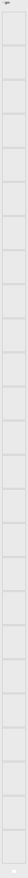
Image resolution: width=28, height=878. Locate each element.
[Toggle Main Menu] (17, 3)
